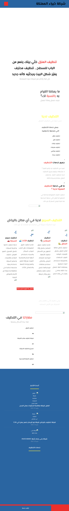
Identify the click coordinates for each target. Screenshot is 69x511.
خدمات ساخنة (33, 497)
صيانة (33, 466)
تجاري (33, 469)
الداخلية (33, 477)
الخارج (33, 480)
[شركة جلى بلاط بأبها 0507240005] (34, 433)
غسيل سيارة (33, 463)
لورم (33, 486)
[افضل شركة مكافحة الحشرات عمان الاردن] (34, 395)
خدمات (33, 474)
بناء (33, 460)
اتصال (33, 483)
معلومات (33, 489)
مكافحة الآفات (33, 454)
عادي (33, 471)
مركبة (33, 457)
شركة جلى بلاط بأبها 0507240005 (34, 439)
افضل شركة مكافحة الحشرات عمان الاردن (34, 406)
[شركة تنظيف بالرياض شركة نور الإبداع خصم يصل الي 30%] (34, 416)
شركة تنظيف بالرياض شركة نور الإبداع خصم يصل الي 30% (34, 422)
